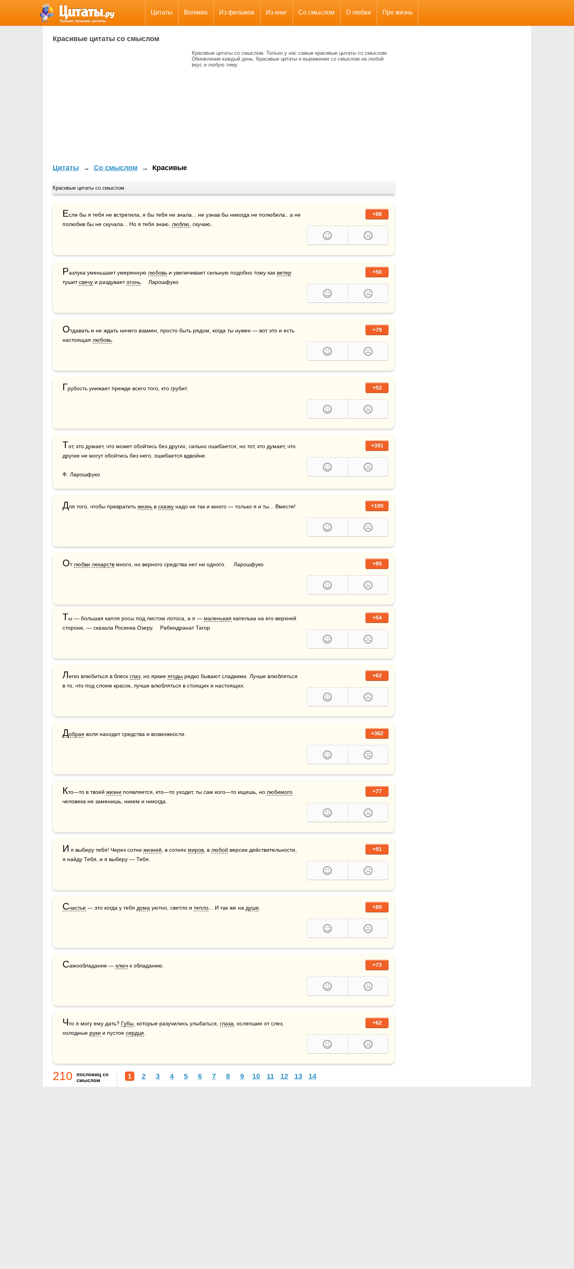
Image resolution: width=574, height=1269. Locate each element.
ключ (122, 965)
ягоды (175, 676)
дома (143, 908)
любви (82, 564)
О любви (358, 12)
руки (95, 1033)
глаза (227, 1023)
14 (312, 1076)
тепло (201, 908)
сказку (166, 506)
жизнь (144, 506)
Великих (196, 12)
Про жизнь (397, 12)
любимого (279, 792)
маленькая (218, 618)
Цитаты (162, 12)
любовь (157, 272)
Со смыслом (316, 12)
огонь (134, 282)
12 (284, 1076)
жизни (113, 792)
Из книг (276, 12)
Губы (127, 1023)
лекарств (103, 564)
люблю (180, 224)
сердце (135, 1033)
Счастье (74, 908)
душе (252, 908)
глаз (135, 676)
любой (219, 850)
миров (196, 850)
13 (298, 1076)
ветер (284, 272)
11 (270, 1076)
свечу (86, 282)
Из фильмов (237, 12)
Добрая (73, 734)
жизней (152, 850)
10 (256, 1076)
